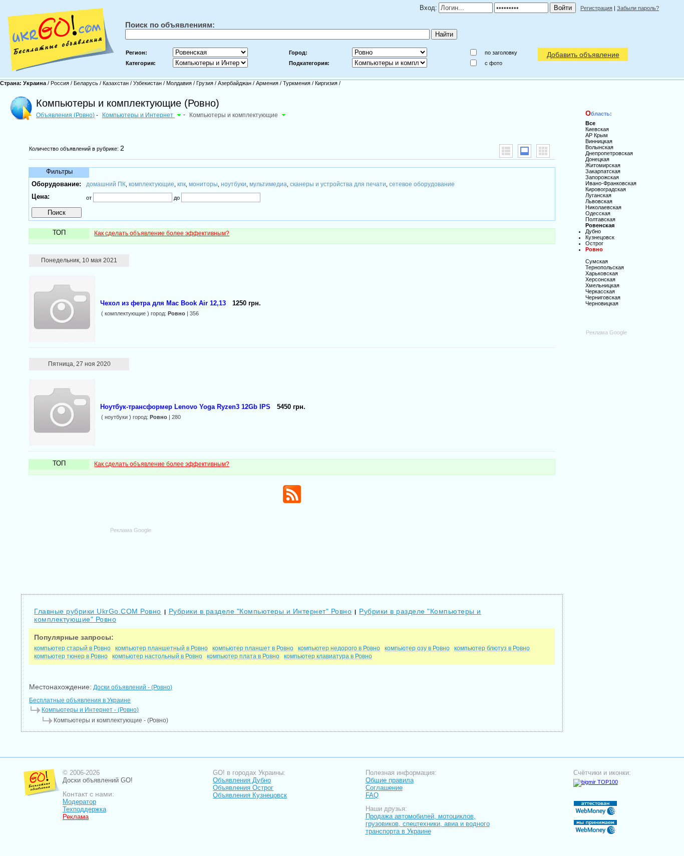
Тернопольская (604, 267)
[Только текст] (506, 151)
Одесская (597, 213)
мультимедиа (268, 184)
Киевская (597, 129)
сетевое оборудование (422, 184)
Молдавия (179, 83)
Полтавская (600, 219)
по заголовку (501, 53)
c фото (493, 63)
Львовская (598, 201)
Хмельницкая (602, 285)
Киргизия (326, 83)
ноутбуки (233, 184)
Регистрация (596, 8)
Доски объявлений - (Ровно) (132, 687)
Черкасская (600, 291)
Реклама (76, 816)
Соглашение (384, 787)
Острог (594, 243)
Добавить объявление (583, 55)
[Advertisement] (292, 556)
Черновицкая (601, 303)
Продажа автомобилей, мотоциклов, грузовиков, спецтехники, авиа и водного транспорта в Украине (428, 823)
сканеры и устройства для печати (338, 184)
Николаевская (603, 207)
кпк (181, 184)
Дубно (593, 231)
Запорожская (602, 177)
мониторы (203, 184)
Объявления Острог (243, 787)
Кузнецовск (599, 237)
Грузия (205, 83)
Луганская (598, 195)
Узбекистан (147, 83)
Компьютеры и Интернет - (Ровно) (90, 709)
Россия (60, 83)
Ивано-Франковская (610, 183)
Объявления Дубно (242, 780)
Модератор (79, 801)
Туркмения (296, 83)
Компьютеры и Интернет (138, 115)
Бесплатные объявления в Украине (80, 700)
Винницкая (598, 141)
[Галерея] (543, 151)
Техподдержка (84, 809)
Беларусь (86, 83)
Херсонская (600, 279)
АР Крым (596, 135)
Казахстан (115, 83)
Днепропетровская (609, 153)
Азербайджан (234, 83)
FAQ (372, 795)
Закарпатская (602, 171)
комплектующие (151, 184)
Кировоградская (605, 189)
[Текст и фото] (524, 151)
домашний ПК (106, 184)
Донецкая (597, 159)
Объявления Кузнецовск (250, 795)
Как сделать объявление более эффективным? (161, 233)
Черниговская (602, 297)
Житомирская (602, 165)
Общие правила (390, 780)
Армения (267, 83)
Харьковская (601, 273)
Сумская (596, 261)
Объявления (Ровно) (65, 115)
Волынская (599, 147)
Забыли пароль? (638, 8)
